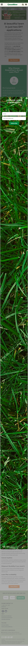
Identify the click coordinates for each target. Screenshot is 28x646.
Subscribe (14, 123)
